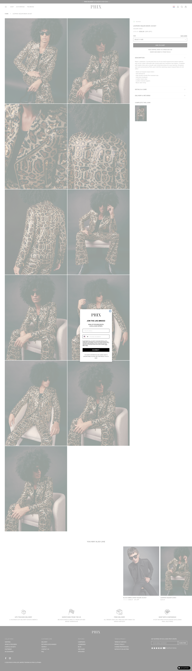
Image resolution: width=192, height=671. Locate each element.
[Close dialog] (110, 311)
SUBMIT (96, 350)
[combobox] (86, 336)
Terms (87, 345)
